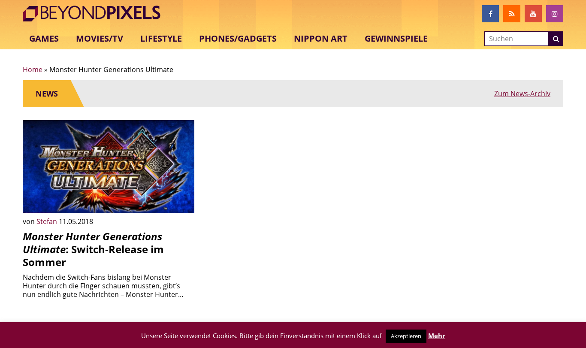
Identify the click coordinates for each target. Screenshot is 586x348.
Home (32, 69)
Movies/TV (99, 38)
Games (44, 38)
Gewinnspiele (396, 38)
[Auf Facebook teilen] (181, 200)
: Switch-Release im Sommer (93, 249)
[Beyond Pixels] (96, 13)
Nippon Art (320, 38)
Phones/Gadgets (238, 38)
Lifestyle (161, 38)
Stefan (47, 221)
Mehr (436, 335)
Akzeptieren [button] (406, 336)
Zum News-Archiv (522, 93)
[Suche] (556, 38)
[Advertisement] (293, 180)
